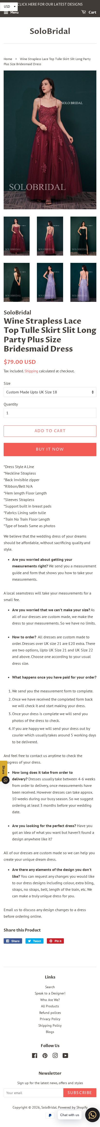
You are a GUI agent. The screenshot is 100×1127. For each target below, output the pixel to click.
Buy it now (50, 449)
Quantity (11, 404)
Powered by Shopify (73, 1107)
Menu (14, 12)
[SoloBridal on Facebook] (34, 1056)
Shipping (31, 371)
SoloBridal (50, 31)
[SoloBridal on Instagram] (55, 1056)
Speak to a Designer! (50, 993)
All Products (50, 1006)
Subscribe (79, 1093)
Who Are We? (50, 1000)
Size (7, 383)
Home (8, 59)
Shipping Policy (50, 1025)
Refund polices (50, 1012)
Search (50, 987)
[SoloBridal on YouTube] (65, 1056)
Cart (92, 12)
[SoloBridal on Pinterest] (45, 1056)
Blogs (50, 1032)
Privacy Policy (50, 1019)
